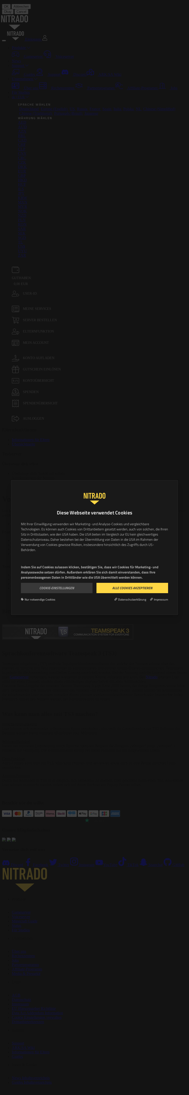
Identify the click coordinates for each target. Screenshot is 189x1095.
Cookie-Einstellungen (56, 587)
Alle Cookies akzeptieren (132, 587)
